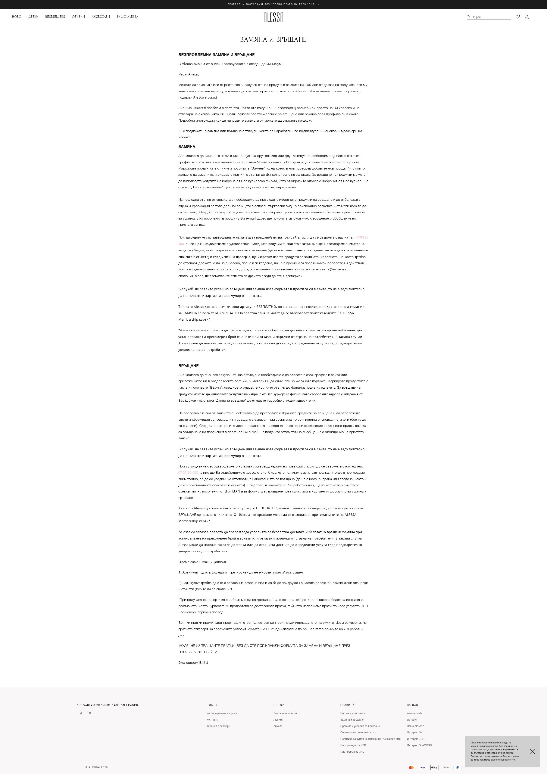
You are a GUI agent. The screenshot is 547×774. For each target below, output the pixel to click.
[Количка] (536, 17)
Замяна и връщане (352, 720)
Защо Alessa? (415, 726)
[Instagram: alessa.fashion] (90, 713)
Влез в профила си (285, 713)
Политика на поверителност (358, 732)
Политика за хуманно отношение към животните (370, 739)
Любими (278, 720)
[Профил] (527, 17)
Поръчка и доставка (352, 713)
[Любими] (518, 17)
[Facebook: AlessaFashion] (81, 713)
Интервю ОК (414, 732)
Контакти (212, 720)
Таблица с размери (218, 726)
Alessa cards (414, 713)
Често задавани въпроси (222, 713)
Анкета (278, 726)
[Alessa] (274, 17)
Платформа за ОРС (352, 752)
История (412, 720)
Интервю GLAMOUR (419, 745)
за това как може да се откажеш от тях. (493, 760)
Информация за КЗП (353, 745)
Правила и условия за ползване (360, 726)
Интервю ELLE (416, 739)
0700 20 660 (188, 473)
